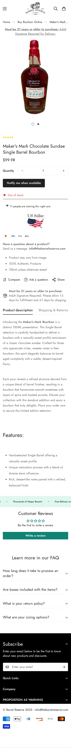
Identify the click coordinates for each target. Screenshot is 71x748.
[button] (63, 8)
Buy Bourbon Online (30, 22)
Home (6, 22)
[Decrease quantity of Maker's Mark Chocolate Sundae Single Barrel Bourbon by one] (22, 171)
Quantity (8, 171)
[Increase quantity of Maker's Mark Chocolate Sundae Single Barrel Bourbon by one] (63, 171)
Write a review (36, 535)
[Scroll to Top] (64, 728)
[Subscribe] (64, 667)
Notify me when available (24, 183)
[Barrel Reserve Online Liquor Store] (35, 8)
